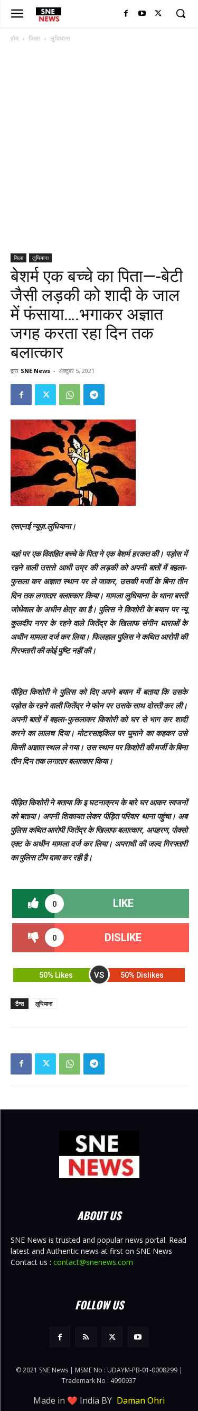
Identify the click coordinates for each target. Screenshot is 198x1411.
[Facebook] (126, 14)
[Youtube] (142, 14)
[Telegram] (94, 394)
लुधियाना (60, 38)
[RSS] (86, 1336)
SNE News (35, 371)
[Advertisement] (99, 149)
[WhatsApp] (69, 394)
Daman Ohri (141, 1400)
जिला (34, 38)
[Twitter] (158, 14)
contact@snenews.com (93, 1262)
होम (14, 38)
